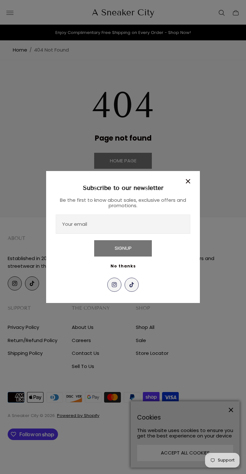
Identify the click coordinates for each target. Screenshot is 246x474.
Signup (123, 248)
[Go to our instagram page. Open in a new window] (114, 285)
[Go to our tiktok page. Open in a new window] (132, 285)
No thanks (123, 266)
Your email (74, 224)
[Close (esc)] (188, 181)
